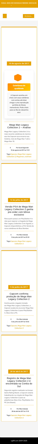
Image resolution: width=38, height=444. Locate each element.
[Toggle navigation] (5, 16)
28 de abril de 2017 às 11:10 (20, 411)
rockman (28, 157)
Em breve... (28, 16)
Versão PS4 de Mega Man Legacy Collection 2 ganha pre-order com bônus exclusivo (19, 210)
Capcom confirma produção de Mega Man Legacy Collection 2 (19, 296)
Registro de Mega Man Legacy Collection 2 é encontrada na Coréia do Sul (19, 382)
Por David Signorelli (22, 148)
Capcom (14, 154)
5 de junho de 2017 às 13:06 (20, 322)
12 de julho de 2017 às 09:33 (20, 237)
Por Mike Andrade (22, 235)
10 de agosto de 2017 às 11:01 (20, 150)
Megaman (20, 157)
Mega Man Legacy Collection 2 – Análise (19, 126)
